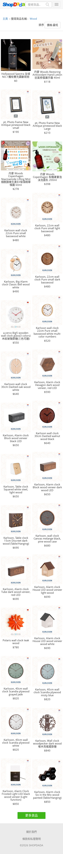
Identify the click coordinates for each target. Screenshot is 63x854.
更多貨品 (31, 815)
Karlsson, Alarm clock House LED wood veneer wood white (47, 641)
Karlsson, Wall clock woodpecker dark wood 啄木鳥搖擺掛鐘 (47, 743)
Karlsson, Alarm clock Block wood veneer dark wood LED (47, 487)
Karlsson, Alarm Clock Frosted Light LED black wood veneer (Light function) (16, 795)
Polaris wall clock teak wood (16, 642)
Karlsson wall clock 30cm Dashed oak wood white (15, 387)
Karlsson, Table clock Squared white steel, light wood (16, 489)
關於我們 (31, 831)
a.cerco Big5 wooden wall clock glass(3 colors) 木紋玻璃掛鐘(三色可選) (15, 335)
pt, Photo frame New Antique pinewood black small (15, 125)
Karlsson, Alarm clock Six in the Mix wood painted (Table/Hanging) (47, 794)
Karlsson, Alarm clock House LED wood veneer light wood (47, 589)
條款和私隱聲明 (31, 838)
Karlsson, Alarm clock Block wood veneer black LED (16, 438)
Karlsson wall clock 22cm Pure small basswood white (15, 233)
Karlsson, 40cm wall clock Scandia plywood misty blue (47, 692)
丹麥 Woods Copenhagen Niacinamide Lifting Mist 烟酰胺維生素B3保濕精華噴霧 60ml (16, 179)
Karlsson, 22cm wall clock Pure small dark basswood (47, 279)
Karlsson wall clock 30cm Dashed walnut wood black (47, 436)
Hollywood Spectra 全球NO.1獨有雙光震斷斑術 (15, 75)
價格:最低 (52, 25)
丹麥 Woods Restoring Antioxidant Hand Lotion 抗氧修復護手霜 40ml (47, 74)
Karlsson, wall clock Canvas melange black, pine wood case (47, 538)
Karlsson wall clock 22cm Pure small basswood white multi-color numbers (47, 332)
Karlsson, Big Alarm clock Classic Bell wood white (16, 284)
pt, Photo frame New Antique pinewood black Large (47, 125)
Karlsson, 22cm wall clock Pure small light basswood (47, 228)
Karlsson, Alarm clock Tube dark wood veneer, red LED (15, 592)
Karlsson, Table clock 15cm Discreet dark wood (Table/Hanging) (16, 540)
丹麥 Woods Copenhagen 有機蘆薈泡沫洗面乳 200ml (47, 177)
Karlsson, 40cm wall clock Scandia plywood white (15, 742)
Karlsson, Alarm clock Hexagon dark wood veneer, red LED (47, 385)
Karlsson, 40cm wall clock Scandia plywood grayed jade (15, 691)
